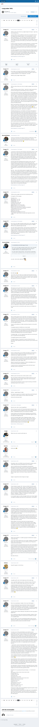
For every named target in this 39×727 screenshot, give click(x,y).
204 (6, 20)
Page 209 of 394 (37, 22)
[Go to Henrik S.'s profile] (6, 449)
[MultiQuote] (11, 59)
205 (9, 20)
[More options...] (36, 29)
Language (15, 724)
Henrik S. (6, 446)
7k (6, 251)
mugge (5, 431)
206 (11, 20)
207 (13, 20)
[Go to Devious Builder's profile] (6, 246)
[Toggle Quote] (12, 245)
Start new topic (23, 16)
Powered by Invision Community (19, 725)
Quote (14, 59)
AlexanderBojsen (32, 131)
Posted (15, 29)
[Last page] (34, 20)
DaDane (29, 558)
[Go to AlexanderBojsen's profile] (6, 139)
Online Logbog (13, 12)
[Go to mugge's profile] (6, 434)
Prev (4, 20)
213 (27, 20)
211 (22, 20)
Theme (20, 724)
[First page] (2, 20)
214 (29, 20)
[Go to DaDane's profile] (6, 566)
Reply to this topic (33, 16)
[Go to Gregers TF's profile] (3, 12)
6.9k (6, 454)
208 (16, 20)
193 (6, 144)
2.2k (6, 571)
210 (20, 20)
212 (24, 20)
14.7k (6, 38)
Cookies (24, 724)
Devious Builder (5, 242)
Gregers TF (8, 11)
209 (18, 20)
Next (32, 20)
